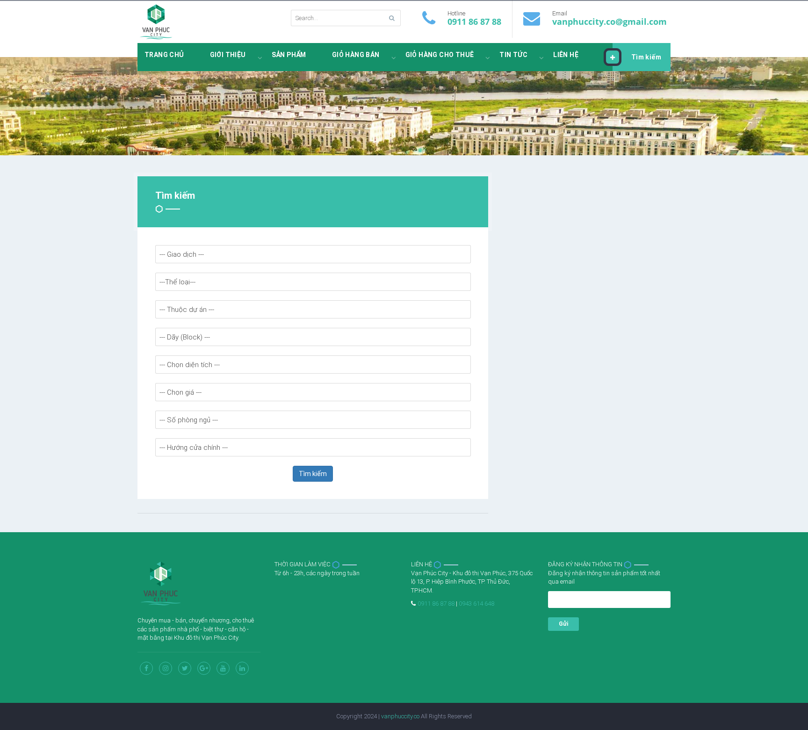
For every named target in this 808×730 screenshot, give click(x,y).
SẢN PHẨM (289, 54)
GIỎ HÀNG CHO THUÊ (439, 54)
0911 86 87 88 (474, 21)
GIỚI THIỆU (228, 54)
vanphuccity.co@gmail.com (609, 21)
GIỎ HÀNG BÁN (356, 54)
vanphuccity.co (400, 716)
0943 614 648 (476, 603)
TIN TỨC (513, 54)
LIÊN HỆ (565, 54)
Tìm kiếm (646, 57)
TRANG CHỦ (164, 54)
